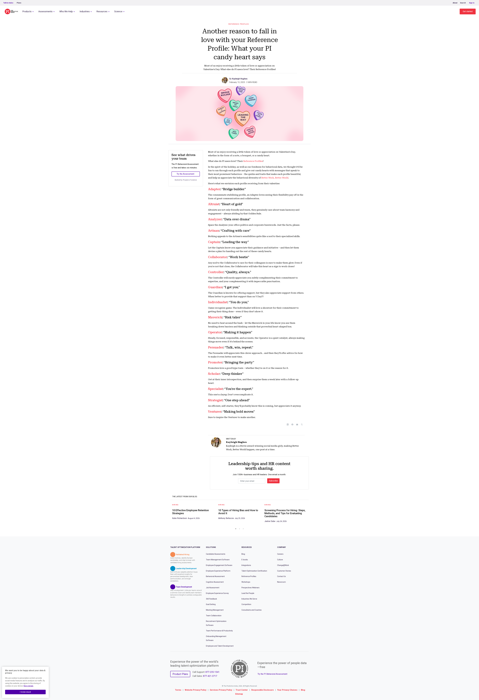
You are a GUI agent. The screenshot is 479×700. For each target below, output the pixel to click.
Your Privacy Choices (287, 690)
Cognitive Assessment (215, 582)
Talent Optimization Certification (254, 571)
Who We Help (66, 11)
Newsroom (281, 582)
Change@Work (283, 565)
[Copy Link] (302, 424)
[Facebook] (292, 424)
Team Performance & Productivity (219, 631)
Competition (246, 604)
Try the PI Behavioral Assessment (272, 674)
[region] (25, 682)
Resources (102, 11)
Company (281, 547)
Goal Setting (211, 604)
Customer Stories (284, 571)
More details (28, 686)
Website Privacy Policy (195, 690)
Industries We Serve (249, 599)
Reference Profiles (239, 24)
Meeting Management (215, 610)
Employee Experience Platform (218, 571)
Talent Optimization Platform (185, 547)
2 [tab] (239, 529)
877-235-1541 (212, 672)
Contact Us (281, 576)
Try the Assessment (185, 174)
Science (118, 11)
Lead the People (247, 593)
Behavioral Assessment (215, 576)
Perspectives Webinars (250, 588)
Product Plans (180, 674)
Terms (178, 690)
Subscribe (273, 481)
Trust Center (242, 690)
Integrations (246, 565)
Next (310, 514)
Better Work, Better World (274, 177)
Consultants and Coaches (251, 610)
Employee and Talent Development (220, 646)
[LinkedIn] (288, 424)
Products (27, 11)
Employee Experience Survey (217, 593)
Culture (280, 560)
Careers (280, 554)
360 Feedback (211, 599)
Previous (168, 514)
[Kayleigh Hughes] (225, 80)
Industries (85, 11)
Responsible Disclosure (262, 690)
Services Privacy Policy (221, 690)
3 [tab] (243, 529)
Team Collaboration (213, 616)
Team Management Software (218, 560)
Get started (468, 11)
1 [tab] (236, 529)
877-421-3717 (210, 676)
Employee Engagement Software (219, 565)
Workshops (245, 582)
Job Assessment (212, 588)
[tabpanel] (193, 512)
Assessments (45, 11)
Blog (243, 554)
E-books (244, 560)
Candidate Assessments (215, 554)
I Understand (25, 692)
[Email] (297, 424)
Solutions (211, 547)
